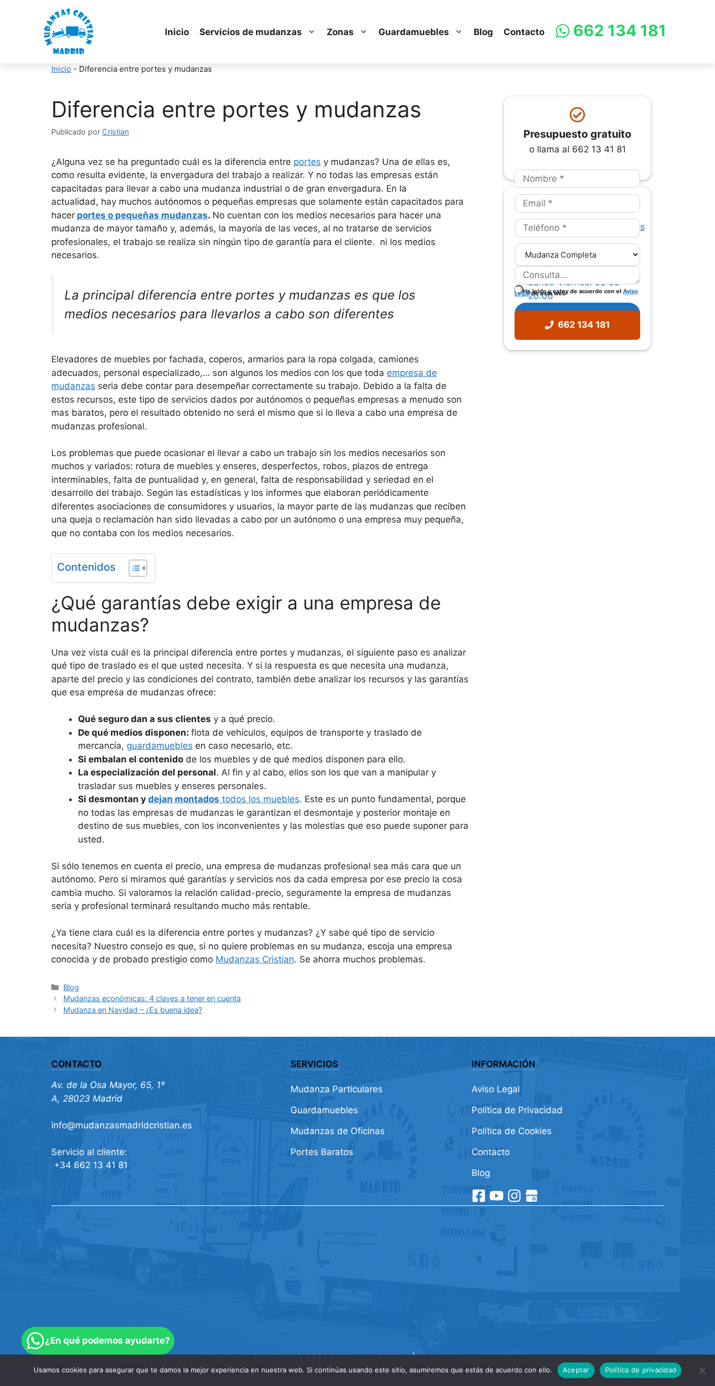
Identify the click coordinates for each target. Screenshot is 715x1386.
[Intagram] (514, 1196)
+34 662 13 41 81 (89, 1165)
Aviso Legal (496, 1089)
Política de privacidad (641, 1370)
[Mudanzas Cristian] (68, 32)
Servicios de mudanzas (250, 32)
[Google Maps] (531, 1196)
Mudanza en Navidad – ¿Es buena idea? (132, 1009)
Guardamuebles (413, 32)
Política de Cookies (512, 1131)
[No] (702, 1370)
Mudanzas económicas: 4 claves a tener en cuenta (152, 998)
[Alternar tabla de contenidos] (132, 568)
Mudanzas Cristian (255, 959)
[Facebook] (479, 1196)
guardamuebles (160, 745)
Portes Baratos (322, 1152)
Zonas (340, 32)
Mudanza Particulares (337, 1089)
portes (307, 162)
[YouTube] (496, 1196)
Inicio (177, 32)
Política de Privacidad (517, 1110)
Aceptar (576, 1370)
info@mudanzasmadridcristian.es (121, 1125)
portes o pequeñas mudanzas (142, 215)
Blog (483, 32)
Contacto (524, 32)
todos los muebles (223, 799)
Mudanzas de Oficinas (338, 1131)
